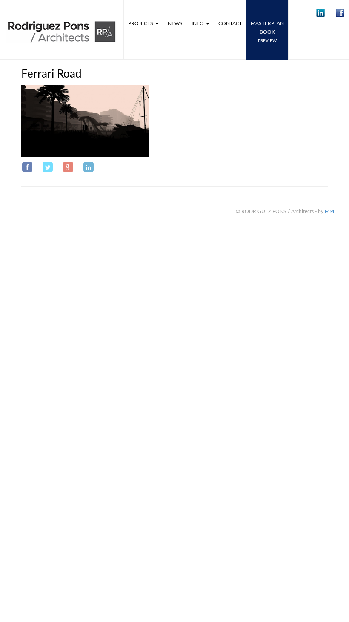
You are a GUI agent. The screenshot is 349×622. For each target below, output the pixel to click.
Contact (230, 23)
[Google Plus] (68, 167)
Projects (141, 23)
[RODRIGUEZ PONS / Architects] (61, 11)
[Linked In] (88, 167)
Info (198, 23)
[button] (320, 12)
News (175, 23)
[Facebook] (27, 167)
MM (329, 211)
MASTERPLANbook (267, 32)
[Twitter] (48, 167)
